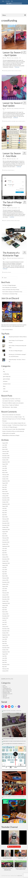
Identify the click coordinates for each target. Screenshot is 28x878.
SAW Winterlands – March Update (9, 407)
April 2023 (4, 514)
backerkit (4, 220)
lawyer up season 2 (18, 70)
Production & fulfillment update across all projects (13, 403)
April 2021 (4, 552)
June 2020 (4, 569)
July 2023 (4, 508)
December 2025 (5, 455)
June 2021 (4, 548)
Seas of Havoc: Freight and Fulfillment (10, 405)
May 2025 (4, 470)
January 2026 (5, 453)
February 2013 (5, 668)
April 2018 (4, 609)
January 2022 (5, 540)
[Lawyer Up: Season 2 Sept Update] (14, 87)
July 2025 (4, 466)
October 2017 (5, 618)
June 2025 (4, 468)
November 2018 (5, 599)
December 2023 (5, 497)
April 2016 (4, 643)
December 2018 (5, 597)
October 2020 (5, 561)
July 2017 (4, 620)
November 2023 (5, 499)
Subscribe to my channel (14, 846)
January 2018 (5, 613)
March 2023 (5, 516)
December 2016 (5, 628)
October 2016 (5, 632)
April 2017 (4, 624)
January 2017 (5, 626)
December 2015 (5, 647)
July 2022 (4, 533)
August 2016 (5, 637)
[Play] (14, 837)
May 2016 (4, 641)
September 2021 (6, 546)
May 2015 (4, 660)
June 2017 (4, 622)
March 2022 (5, 535)
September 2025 (6, 462)
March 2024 (5, 491)
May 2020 (4, 571)
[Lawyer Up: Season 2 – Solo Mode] (14, 137)
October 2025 (5, 459)
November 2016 (5, 630)
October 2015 (5, 649)
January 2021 (5, 556)
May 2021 (4, 550)
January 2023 (5, 521)
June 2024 (4, 485)
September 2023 (6, 504)
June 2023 (4, 510)
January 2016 (5, 645)
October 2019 (5, 584)
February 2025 (5, 474)
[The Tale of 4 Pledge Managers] (14, 186)
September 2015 (6, 651)
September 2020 (6, 563)
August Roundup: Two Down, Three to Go (11, 398)
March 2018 (5, 611)
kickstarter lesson (20, 258)
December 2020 (5, 559)
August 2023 (5, 506)
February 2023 (5, 518)
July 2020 (4, 567)
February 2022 (5, 537)
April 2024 (4, 489)
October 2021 (5, 544)
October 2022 (5, 527)
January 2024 (5, 495)
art (3, 369)
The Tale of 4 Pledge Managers (10, 427)
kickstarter (20, 108)
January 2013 (5, 670)
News (23, 108)
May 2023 (4, 512)
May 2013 (4, 666)
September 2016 (6, 635)
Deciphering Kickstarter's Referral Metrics (18, 336)
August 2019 (5, 586)
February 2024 (5, 493)
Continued (17, 67)
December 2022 (5, 523)
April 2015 (4, 662)
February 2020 (5, 578)
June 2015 (4, 658)
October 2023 (5, 502)
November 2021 (5, 542)
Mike (5, 108)
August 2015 (5, 654)
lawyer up (13, 70)
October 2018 (5, 601)
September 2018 (6, 603)
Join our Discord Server (8, 329)
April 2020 (4, 573)
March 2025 (5, 472)
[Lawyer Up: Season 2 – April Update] (14, 37)
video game (5, 391)
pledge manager (17, 220)
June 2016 (4, 639)
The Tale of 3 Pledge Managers (15, 350)
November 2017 (5, 616)
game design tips (6, 376)
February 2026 (5, 451)
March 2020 (5, 575)
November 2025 (5, 457)
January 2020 (5, 580)
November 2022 (5, 525)
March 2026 (5, 449)
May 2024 (4, 487)
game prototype (6, 378)
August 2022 (5, 531)
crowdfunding (5, 70)
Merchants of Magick (14, 435)
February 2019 (5, 592)
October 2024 (5, 478)
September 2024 (6, 481)
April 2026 (4, 447)
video (4, 388)
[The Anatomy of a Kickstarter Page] (14, 237)
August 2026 (5, 443)
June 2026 (4, 445)
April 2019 (4, 590)
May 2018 (4, 607)
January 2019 (5, 594)
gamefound (9, 70)
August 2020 (5, 565)
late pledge (13, 121)
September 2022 (6, 529)
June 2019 (4, 588)
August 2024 (5, 483)
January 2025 (5, 476)
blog (12, 108)
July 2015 (4, 656)
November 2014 (5, 664)
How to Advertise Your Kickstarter (13, 414)
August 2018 (5, 605)
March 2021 (5, 554)
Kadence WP (20, 875)
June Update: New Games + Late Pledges (11, 400)
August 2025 (5, 464)
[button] (7, 855)
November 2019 (5, 582)
